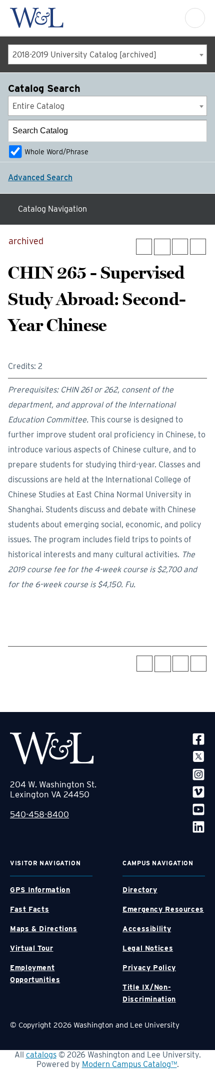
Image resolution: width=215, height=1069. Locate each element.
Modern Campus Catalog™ (129, 1064)
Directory (140, 890)
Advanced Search (40, 177)
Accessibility (146, 929)
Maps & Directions (44, 929)
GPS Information (40, 890)
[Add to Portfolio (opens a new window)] (144, 247)
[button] (195, 18)
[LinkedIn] (198, 826)
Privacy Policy (149, 968)
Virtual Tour (32, 948)
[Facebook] (198, 738)
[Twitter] (198, 756)
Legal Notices (147, 948)
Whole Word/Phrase (56, 151)
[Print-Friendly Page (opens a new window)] (180, 247)
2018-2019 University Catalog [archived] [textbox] (84, 54)
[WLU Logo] (37, 17)
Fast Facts (29, 909)
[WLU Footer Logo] (52, 748)
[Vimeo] (198, 791)
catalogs (41, 1055)
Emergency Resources (163, 909)
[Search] (196, 131)
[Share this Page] (162, 247)
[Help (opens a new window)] (198, 247)
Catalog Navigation (52, 209)
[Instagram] (198, 773)
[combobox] (107, 54)
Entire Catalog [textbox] (38, 106)
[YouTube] (198, 809)
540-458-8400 (39, 814)
